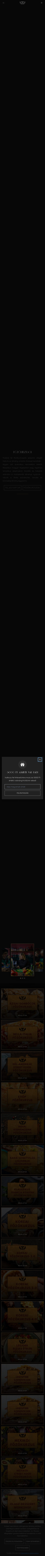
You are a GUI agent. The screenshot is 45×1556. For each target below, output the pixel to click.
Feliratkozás (22, 793)
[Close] (40, 759)
